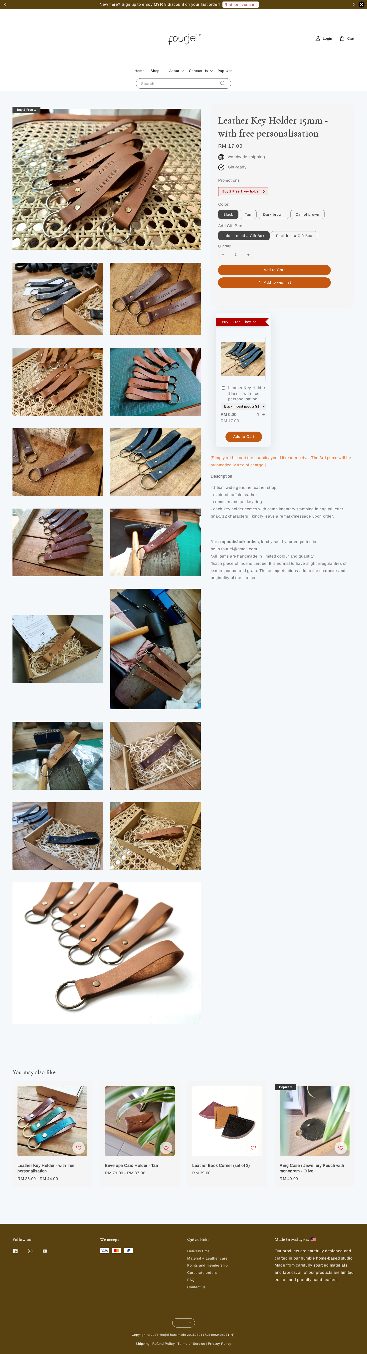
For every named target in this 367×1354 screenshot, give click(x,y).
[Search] (223, 83)
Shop (155, 71)
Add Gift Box (230, 226)
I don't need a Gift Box (243, 236)
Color (223, 204)
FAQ (191, 1280)
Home (140, 71)
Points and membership (207, 1265)
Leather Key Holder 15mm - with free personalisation (246, 393)
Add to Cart (274, 270)
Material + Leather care (207, 1258)
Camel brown (307, 214)
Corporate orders (202, 1273)
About (174, 71)
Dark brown (273, 214)
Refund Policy (163, 1344)
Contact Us (198, 71)
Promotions (229, 180)
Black (228, 214)
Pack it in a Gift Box (294, 236)
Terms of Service (191, 1344)
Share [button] (230, 297)
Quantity (224, 246)
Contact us (196, 1287)
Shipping (143, 1344)
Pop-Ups (225, 71)
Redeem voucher (240, 4)
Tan (248, 214)
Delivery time (198, 1251)
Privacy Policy (219, 1344)
